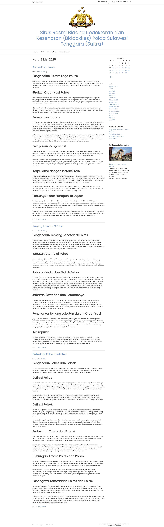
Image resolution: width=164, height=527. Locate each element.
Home (36, 52)
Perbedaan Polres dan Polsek (49, 354)
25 (129, 70)
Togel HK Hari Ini (114, 185)
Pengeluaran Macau (115, 202)
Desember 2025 (114, 104)
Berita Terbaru (64, 52)
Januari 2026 (113, 102)
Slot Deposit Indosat (115, 206)
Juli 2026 (111, 89)
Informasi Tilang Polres (116, 136)
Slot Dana (112, 264)
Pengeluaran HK (114, 268)
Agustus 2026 (113, 87)
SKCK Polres (113, 138)
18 (129, 68)
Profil (42, 52)
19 (110, 70)
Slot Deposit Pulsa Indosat (117, 239)
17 (126, 68)
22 (119, 70)
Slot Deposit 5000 (114, 235)
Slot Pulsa (112, 231)
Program (112, 132)
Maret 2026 (112, 98)
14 (116, 68)
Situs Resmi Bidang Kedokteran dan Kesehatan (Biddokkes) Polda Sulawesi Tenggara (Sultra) (82, 38)
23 (123, 70)
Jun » (111, 77)
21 (116, 70)
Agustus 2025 (113, 113)
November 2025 (114, 107)
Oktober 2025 (113, 109)
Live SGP (111, 222)
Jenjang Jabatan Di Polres (48, 226)
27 (113, 73)
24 (126, 70)
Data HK (111, 218)
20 (113, 70)
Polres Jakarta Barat (115, 134)
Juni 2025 (112, 118)
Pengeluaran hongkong (116, 193)
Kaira (43, 525)
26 (110, 73)
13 (113, 68)
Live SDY (111, 197)
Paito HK (111, 189)
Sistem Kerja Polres (43, 67)
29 (119, 73)
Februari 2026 (113, 100)
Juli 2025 (111, 115)
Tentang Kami (51, 52)
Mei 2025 (112, 120)
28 (116, 73)
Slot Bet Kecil (113, 256)
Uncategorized (42, 219)
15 (119, 68)
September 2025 (114, 111)
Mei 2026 (112, 93)
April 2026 (112, 95)
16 (123, 68)
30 (123, 73)
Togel (111, 210)
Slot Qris (111, 248)
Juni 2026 (112, 91)
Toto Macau (113, 227)
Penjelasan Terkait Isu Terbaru (119, 130)
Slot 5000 (112, 214)
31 (126, 73)
